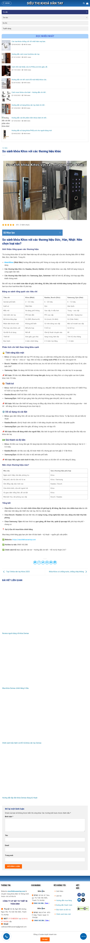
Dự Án (5, 23)
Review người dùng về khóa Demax (15, 633)
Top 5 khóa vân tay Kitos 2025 (18, 572)
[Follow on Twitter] (79, 900)
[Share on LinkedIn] (55, 562)
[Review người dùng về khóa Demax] (45, 607)
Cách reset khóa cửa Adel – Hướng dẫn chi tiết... (29, 92)
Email (7, 845)
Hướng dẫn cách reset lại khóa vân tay (25, 54)
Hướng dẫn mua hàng (64, 900)
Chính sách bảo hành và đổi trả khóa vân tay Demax (21, 743)
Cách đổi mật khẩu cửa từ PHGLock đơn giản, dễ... (30, 67)
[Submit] (85, 10)
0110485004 (13, 919)
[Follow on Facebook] (79, 895)
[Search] (84, 3)
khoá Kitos (8, 262)
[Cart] (87, 3)
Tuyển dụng (7, 28)
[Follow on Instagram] (83, 895)
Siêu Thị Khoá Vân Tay (45, 3)
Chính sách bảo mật (63, 914)
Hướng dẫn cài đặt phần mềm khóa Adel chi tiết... (29, 118)
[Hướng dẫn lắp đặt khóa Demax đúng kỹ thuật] (45, 771)
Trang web (9, 855)
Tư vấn (5, 12)
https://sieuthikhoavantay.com (24, 540)
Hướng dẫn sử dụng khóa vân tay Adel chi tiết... (29, 105)
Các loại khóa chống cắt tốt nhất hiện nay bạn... (29, 41)
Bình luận (9, 817)
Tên (6, 835)
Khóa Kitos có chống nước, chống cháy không (66, 572)
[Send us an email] (83, 900)
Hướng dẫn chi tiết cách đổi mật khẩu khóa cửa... (29, 80)
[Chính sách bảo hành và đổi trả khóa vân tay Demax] (45, 717)
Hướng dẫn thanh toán (64, 905)
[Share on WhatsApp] (35, 562)
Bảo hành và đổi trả (63, 910)
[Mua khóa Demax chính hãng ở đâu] (45, 662)
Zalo (46, 903)
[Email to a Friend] (47, 562)
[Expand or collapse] (60, 232)
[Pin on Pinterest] (51, 562)
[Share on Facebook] (39, 562)
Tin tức (5, 18)
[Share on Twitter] (43, 562)
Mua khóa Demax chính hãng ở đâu (15, 688)
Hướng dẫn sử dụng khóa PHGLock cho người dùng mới (32, 130)
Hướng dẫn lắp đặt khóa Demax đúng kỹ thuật (19, 798)
